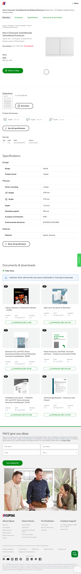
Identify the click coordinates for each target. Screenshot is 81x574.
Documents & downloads (52, 17)
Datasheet (19, 17)
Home (5, 26)
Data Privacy (35, 549)
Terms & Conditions (8, 552)
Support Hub (64, 529)
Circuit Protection (20, 26)
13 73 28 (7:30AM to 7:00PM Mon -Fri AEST (68, 526)
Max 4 (30, 26)
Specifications (33, 17)
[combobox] (59, 452)
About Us (5, 525)
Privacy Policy (65, 440)
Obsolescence (62, 549)
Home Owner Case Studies (29, 537)
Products (11, 26)
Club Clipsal (44, 525)
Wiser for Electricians (47, 527)
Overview (6, 17)
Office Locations (7, 530)
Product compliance (8, 549)
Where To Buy (13, 71)
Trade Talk (44, 530)
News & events (7, 533)
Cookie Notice (23, 549)
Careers (5, 538)
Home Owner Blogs (27, 534)
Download (25, 106)
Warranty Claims (48, 549)
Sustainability (6, 527)
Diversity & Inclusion (8, 535)
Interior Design (26, 525)
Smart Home (25, 527)
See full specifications (16, 128)
